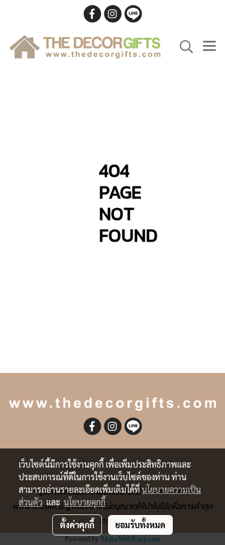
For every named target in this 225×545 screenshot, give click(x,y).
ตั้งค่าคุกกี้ (77, 524)
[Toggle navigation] (209, 47)
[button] (182, 46)
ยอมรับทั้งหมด (140, 524)
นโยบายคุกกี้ (85, 501)
